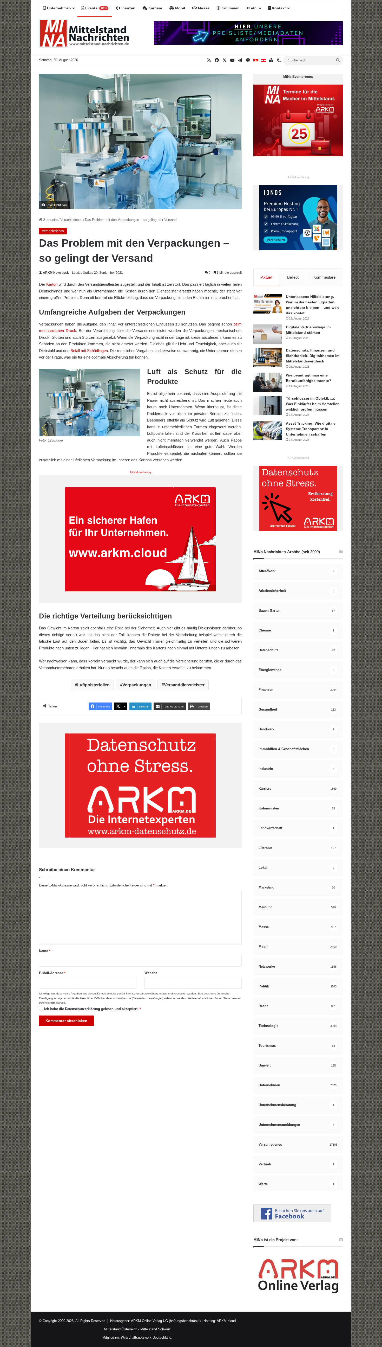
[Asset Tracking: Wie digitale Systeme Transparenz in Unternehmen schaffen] (267, 430)
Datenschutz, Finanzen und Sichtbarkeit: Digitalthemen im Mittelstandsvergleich (312, 355)
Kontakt (278, 8)
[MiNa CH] (256, 60)
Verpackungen (136, 685)
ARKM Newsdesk (56, 272)
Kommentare (324, 277)
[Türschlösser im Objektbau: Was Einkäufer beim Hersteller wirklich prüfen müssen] (267, 405)
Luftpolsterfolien (93, 685)
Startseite (50, 220)
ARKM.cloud (226, 1321)
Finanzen (126, 8)
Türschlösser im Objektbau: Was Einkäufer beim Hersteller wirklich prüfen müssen (312, 403)
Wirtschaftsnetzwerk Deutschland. (146, 1337)
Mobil (179, 8)
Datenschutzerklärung (145, 993)
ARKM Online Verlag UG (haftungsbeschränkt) (166, 1321)
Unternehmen (58, 8)
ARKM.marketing (140, 472)
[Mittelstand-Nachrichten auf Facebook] (292, 1221)
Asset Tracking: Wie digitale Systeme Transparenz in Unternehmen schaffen (310, 428)
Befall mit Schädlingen (89, 350)
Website (150, 973)
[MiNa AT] (263, 60)
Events (95, 8)
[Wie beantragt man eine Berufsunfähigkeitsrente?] (267, 382)
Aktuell (266, 277)
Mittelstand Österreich (120, 1329)
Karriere (154, 8)
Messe (203, 8)
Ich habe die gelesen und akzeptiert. (92, 1009)
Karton (51, 284)
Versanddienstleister (184, 685)
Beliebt (293, 277)
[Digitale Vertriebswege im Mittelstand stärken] (267, 334)
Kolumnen (230, 8)
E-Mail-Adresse (52, 973)
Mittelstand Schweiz (155, 1329)
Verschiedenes (71, 220)
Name (44, 951)
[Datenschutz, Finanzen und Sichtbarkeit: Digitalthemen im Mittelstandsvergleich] (267, 357)
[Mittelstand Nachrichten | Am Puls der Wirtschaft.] (84, 35)
